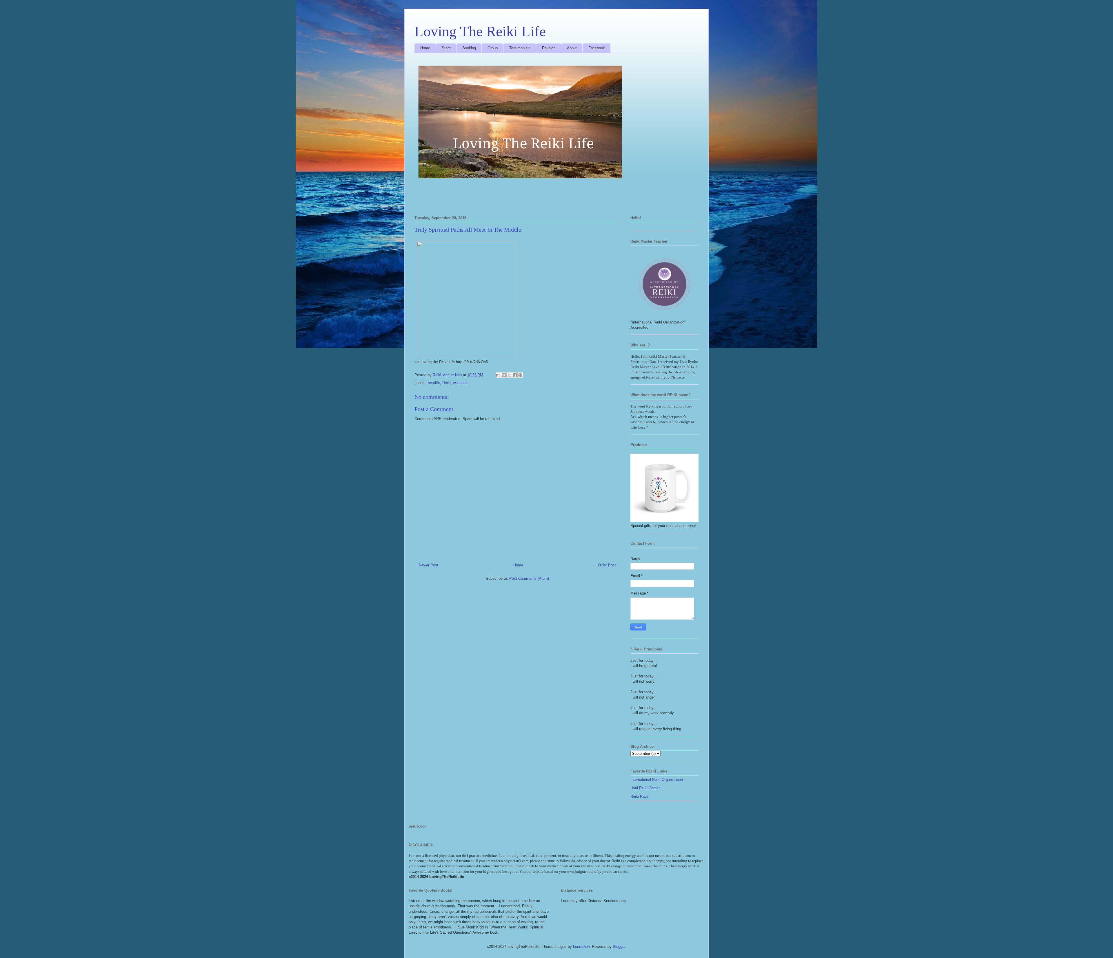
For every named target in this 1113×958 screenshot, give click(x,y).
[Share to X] (509, 375)
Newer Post (428, 565)
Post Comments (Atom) (529, 578)
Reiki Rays (639, 796)
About (572, 48)
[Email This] (498, 375)
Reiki (446, 383)
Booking (469, 48)
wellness (460, 383)
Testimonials (519, 48)
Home (425, 48)
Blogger (619, 946)
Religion (548, 48)
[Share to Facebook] (515, 375)
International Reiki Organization (656, 779)
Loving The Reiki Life (480, 31)
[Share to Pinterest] (520, 375)
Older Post (607, 565)
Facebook (596, 48)
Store (446, 48)
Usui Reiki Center (645, 788)
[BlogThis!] (504, 375)
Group (493, 48)
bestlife (434, 383)
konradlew (581, 946)
